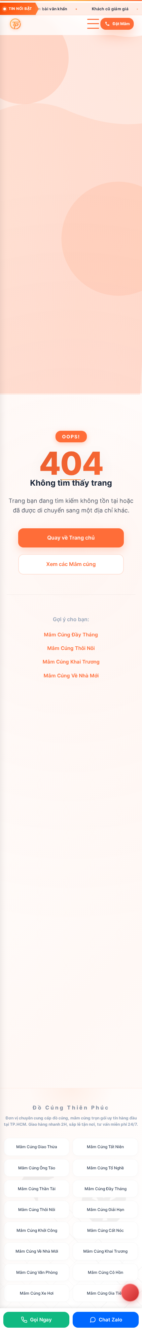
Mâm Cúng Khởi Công (37, 1230)
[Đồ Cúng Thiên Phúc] (15, 24)
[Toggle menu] (93, 24)
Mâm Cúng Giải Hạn (105, 1209)
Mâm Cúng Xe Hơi (36, 1292)
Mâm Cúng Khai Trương (71, 662)
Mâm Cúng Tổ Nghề (105, 1167)
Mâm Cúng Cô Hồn (105, 1272)
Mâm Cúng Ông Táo (36, 1167)
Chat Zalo (110, 1319)
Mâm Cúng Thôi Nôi (71, 648)
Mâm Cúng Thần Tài (36, 1188)
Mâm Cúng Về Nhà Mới (71, 675)
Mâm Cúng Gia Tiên (105, 1292)
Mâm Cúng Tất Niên (105, 1146)
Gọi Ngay (41, 1319)
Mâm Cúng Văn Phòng (36, 1272)
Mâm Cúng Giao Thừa (36, 1146)
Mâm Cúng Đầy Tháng (71, 634)
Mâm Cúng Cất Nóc (105, 1230)
